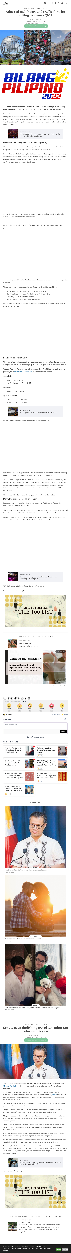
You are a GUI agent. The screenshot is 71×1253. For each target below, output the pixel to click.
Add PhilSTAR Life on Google (35, 26)
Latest (38, 8)
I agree (58, 1249)
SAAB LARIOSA (36, 19)
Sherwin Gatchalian (10, 1086)
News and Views (28, 8)
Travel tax (57, 1217)
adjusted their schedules (23, 372)
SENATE (38, 1217)
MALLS (45, 8)
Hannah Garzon (36, 1035)
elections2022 (29, 636)
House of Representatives (24, 1217)
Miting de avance (45, 636)
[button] (66, 3)
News (45, 1024)
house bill (47, 1217)
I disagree (65, 1249)
